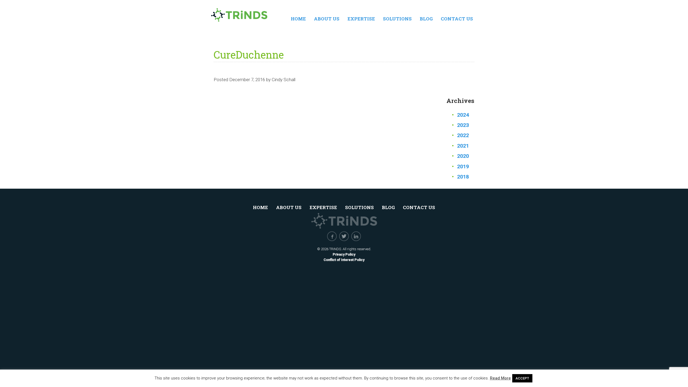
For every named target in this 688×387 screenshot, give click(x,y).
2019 (463, 166)
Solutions (397, 19)
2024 (463, 115)
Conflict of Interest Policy (344, 260)
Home (298, 19)
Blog (426, 19)
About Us (326, 19)
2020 (463, 156)
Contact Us (457, 19)
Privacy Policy (344, 254)
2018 (463, 177)
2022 (463, 135)
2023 (463, 125)
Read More (500, 378)
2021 (463, 146)
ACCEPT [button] (522, 378)
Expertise (361, 19)
